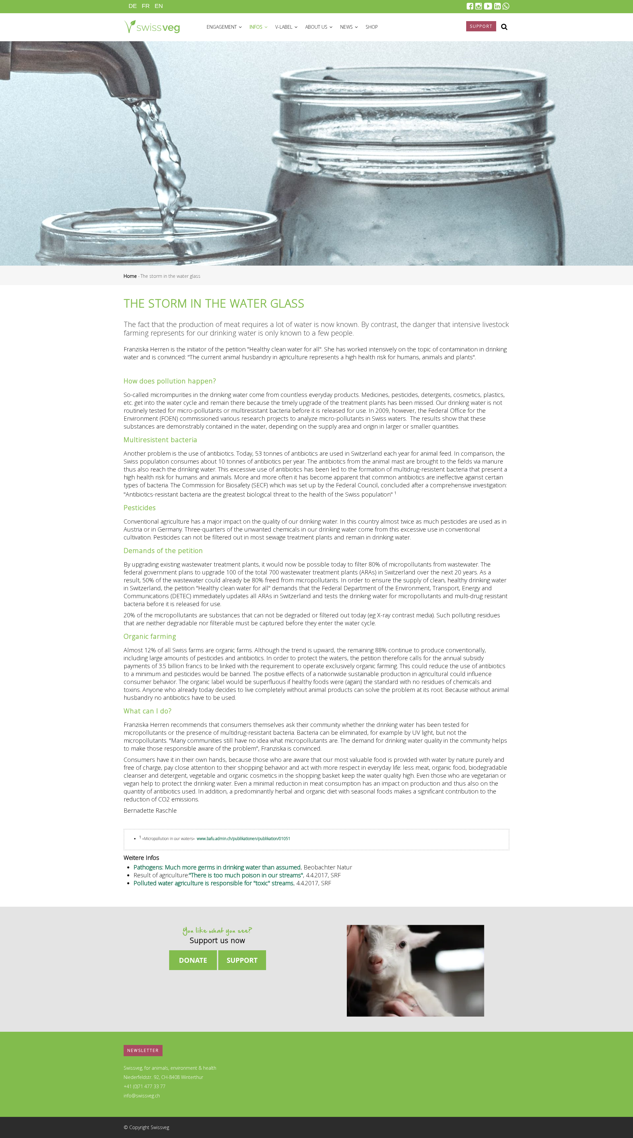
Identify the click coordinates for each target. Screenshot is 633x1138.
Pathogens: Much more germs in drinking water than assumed (217, 867)
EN (159, 6)
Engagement (222, 27)
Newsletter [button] (143, 1050)
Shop (372, 27)
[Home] (152, 25)
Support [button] (481, 26)
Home (130, 276)
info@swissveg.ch (142, 1095)
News (347, 27)
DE (133, 6)
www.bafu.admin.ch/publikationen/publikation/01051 (243, 838)
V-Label (284, 27)
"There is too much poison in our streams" (246, 875)
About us (317, 27)
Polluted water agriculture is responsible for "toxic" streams (213, 883)
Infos (257, 27)
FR (146, 6)
